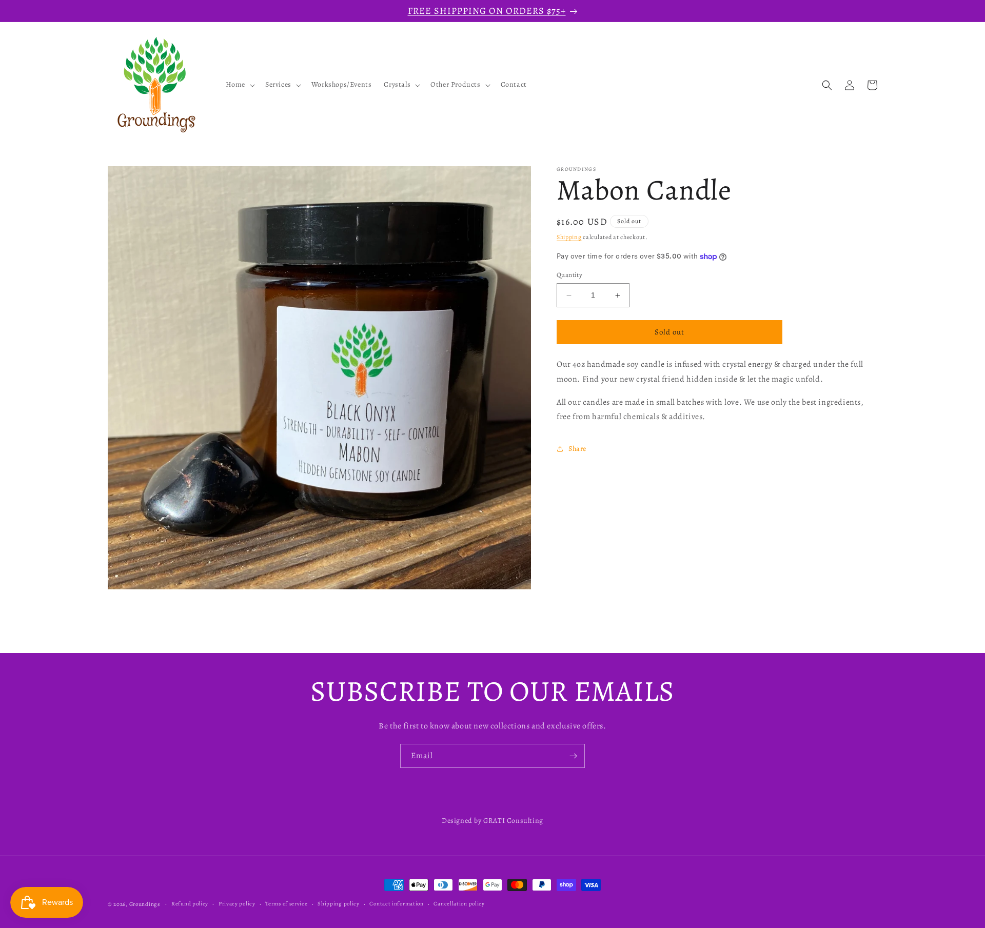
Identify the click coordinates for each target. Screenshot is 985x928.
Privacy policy (237, 903)
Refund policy (189, 903)
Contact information (396, 903)
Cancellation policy (459, 903)
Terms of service (286, 903)
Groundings (144, 904)
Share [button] (577, 448)
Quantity (569, 275)
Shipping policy (339, 903)
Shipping (569, 237)
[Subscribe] (573, 756)
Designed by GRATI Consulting (492, 820)
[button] (239, 85)
